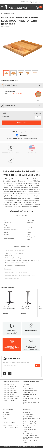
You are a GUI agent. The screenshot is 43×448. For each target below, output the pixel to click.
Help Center (26, 412)
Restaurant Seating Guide (31, 422)
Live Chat (24, 2)
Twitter (9, 373)
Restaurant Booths (8, 394)
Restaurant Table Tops (10, 392)
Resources (26, 386)
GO (37, 365)
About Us (6, 412)
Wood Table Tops (20, 12)
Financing (26, 384)
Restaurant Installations (30, 390)
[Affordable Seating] (15, 6)
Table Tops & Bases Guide (31, 423)
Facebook (4, 373)
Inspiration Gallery (28, 414)
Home (2, 12)
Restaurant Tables (10, 12)
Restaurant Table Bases (10, 390)
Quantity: (5, 116)
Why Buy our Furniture (30, 435)
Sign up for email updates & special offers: (16, 362)
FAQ (4, 416)
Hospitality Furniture (9, 400)
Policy (5, 418)
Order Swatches (28, 416)
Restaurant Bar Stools (9, 386)
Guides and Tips (28, 392)
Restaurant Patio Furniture (11, 396)
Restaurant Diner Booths (10, 398)
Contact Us (6, 414)
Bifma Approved (28, 433)
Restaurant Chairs (8, 384)
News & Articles (28, 388)
